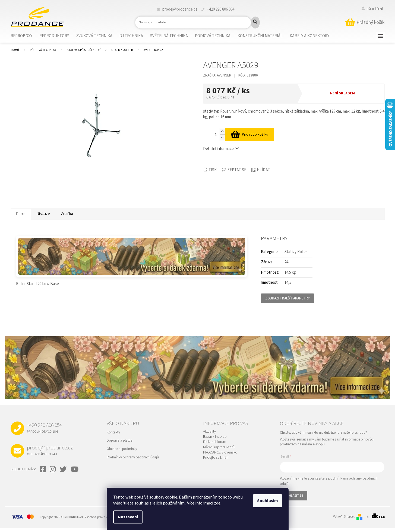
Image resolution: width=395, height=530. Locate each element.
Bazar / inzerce (214, 436)
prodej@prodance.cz (50, 450)
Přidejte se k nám (216, 457)
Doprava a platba (119, 440)
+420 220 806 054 (44, 428)
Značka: (217, 75)
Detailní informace (218, 149)
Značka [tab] (67, 214)
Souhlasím (267, 501)
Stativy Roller (296, 252)
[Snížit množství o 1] (222, 138)
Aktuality (209, 431)
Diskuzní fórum (214, 442)
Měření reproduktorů (219, 447)
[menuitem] (25, 36)
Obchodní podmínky (122, 448)
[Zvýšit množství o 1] (222, 131)
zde (217, 503)
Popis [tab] (21, 214)
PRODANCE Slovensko (220, 452)
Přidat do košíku (255, 134)
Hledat (255, 22)
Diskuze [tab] (43, 214)
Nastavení (128, 517)
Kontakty (113, 432)
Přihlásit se (293, 495)
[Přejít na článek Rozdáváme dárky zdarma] (131, 256)
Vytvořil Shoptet (344, 517)
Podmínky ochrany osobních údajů (133, 457)
